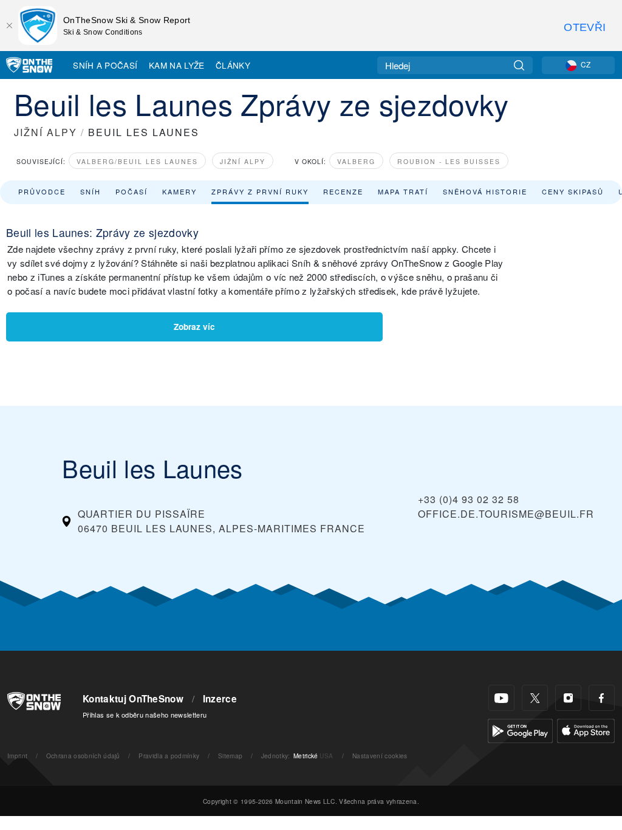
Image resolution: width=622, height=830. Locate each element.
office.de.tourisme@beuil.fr (506, 514)
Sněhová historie (485, 191)
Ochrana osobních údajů (83, 755)
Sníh (90, 191)
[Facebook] (602, 698)
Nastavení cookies (379, 755)
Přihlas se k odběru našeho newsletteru (145, 714)
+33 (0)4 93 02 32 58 (468, 499)
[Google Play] (520, 729)
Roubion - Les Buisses (449, 161)
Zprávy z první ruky (260, 191)
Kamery (179, 191)
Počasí (131, 191)
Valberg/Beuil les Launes (137, 161)
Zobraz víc (194, 326)
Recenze (343, 191)
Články (233, 65)
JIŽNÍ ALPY (45, 132)
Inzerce (220, 698)
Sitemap (230, 755)
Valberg (356, 161)
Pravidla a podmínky (168, 755)
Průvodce (42, 191)
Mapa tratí (403, 191)
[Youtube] (501, 698)
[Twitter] (535, 698)
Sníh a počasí (105, 65)
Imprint (17, 755)
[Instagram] (568, 698)
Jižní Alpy (242, 161)
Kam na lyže (177, 65)
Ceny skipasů (573, 191)
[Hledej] (519, 65)
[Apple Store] (586, 729)
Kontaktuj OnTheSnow (133, 698)
